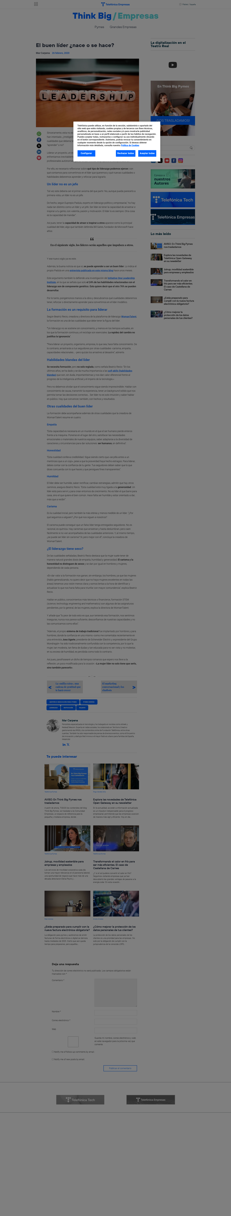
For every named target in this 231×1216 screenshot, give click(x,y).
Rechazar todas (125, 153)
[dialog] (116, 142)
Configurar (86, 153)
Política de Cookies (130, 145)
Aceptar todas (147, 153)
